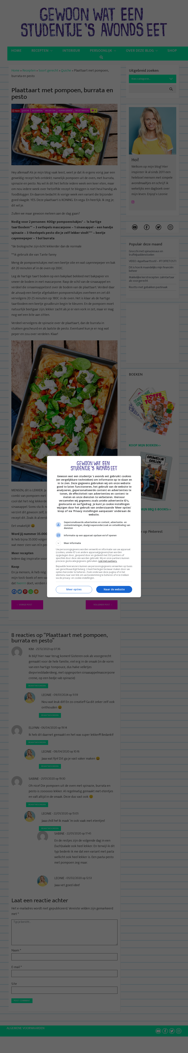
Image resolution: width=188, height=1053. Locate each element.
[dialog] (94, 526)
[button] (94, 543)
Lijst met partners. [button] (107, 561)
